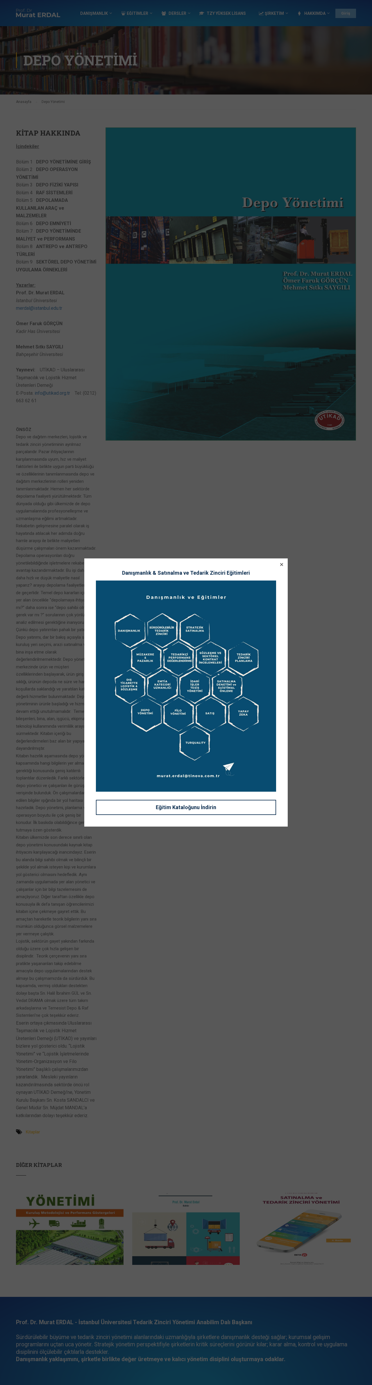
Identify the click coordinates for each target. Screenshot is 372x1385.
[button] (281, 564)
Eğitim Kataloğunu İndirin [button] (186, 807)
